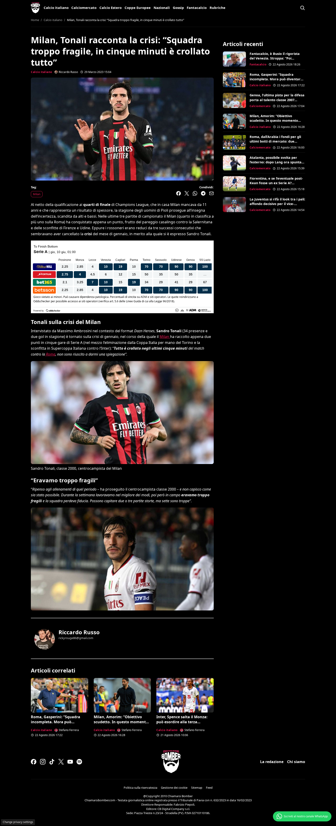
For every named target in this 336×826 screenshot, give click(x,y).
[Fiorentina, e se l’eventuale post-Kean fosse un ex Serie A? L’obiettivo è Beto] (234, 183)
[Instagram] (42, 761)
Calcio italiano (56, 7)
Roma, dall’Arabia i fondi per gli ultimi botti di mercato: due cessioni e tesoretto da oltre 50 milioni (275, 144)
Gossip (178, 7)
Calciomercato (83, 7)
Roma (50, 354)
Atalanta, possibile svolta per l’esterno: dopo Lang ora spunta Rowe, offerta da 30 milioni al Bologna (275, 164)
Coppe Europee (138, 7)
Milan (36, 194)
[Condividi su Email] (211, 193)
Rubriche (217, 7)
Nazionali (162, 7)
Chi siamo (296, 761)
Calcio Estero (110, 7)
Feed (209, 788)
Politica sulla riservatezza (140, 788)
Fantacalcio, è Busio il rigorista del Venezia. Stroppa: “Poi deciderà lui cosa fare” (275, 58)
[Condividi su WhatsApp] (195, 193)
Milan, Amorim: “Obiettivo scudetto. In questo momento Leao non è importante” (121, 722)
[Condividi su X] (186, 193)
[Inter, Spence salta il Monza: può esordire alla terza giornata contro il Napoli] (185, 695)
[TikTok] (52, 761)
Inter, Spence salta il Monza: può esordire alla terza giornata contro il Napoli (182, 722)
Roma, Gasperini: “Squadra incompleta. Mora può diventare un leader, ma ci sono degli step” (59, 724)
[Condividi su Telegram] (203, 193)
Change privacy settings (18, 822)
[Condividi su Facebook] (178, 193)
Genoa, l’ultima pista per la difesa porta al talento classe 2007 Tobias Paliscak (277, 99)
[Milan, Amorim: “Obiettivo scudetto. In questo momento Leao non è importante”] (122, 695)
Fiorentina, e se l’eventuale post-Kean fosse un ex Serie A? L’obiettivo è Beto (276, 183)
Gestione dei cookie (174, 788)
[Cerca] (302, 8)
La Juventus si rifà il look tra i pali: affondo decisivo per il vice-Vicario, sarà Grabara (277, 204)
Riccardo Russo (79, 632)
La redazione (271, 761)
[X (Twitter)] (61, 761)
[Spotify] (79, 761)
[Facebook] (33, 761)
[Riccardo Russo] (44, 639)
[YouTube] (70, 761)
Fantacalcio (197, 7)
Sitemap (196, 788)
